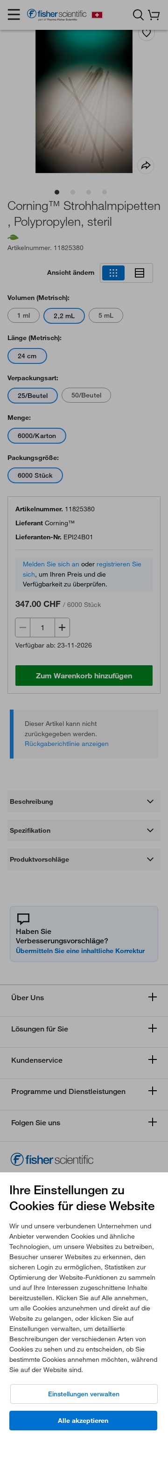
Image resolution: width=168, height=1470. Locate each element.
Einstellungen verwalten (83, 1394)
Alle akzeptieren (83, 1420)
